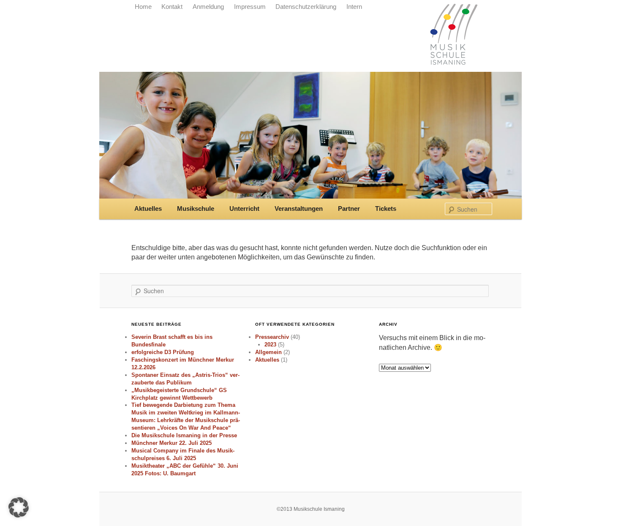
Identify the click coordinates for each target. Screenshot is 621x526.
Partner (349, 208)
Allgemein (268, 352)
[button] (18, 507)
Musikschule (195, 208)
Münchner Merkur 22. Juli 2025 (171, 443)
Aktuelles (148, 208)
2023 (270, 344)
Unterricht (244, 208)
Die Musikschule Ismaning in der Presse (184, 435)
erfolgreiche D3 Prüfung (162, 352)
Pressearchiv (272, 337)
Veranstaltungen (299, 208)
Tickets (385, 208)
